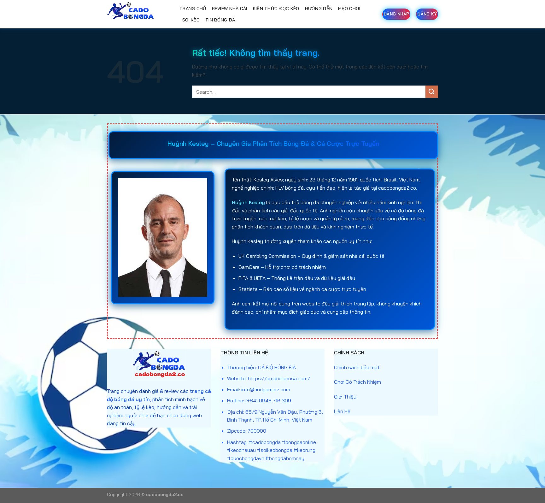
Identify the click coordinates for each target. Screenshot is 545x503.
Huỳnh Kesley (248, 202)
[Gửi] (431, 92)
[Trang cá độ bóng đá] (138, 14)
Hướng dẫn (319, 8)
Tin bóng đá (220, 20)
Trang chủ (192, 8)
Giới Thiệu (345, 397)
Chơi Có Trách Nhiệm (357, 382)
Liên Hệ (342, 411)
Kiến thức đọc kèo (276, 8)
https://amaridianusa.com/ (279, 378)
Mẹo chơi (349, 8)
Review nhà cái (229, 8)
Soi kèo (191, 20)
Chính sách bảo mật (357, 367)
